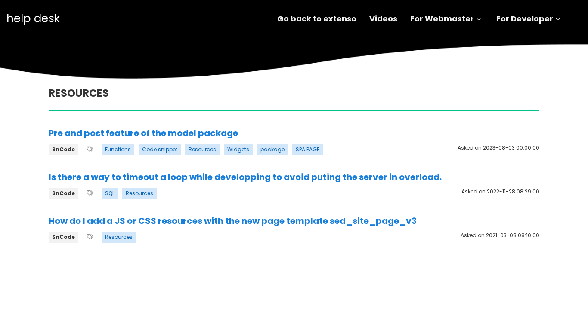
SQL (110, 193)
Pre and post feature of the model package (143, 133)
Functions (118, 149)
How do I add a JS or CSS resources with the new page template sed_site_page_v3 (233, 221)
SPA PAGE (307, 149)
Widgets (238, 149)
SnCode (63, 149)
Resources (202, 149)
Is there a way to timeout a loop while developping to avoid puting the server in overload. (245, 177)
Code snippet (159, 149)
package (272, 149)
